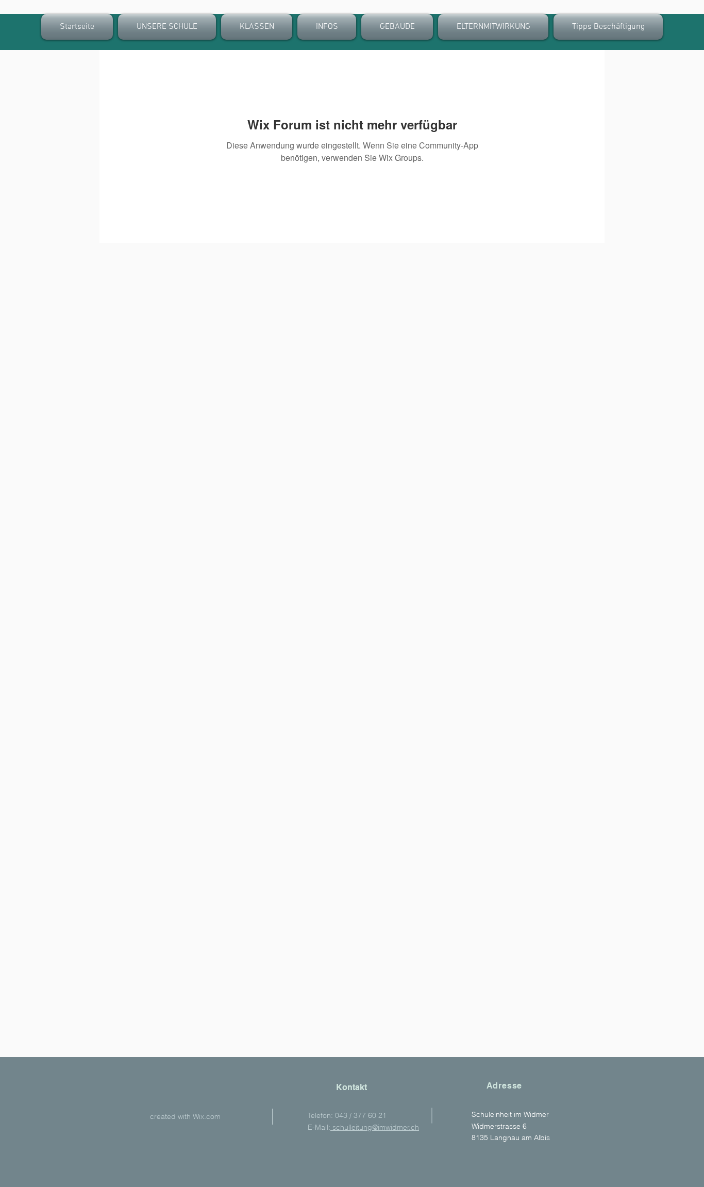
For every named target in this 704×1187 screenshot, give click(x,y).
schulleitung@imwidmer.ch (374, 1127)
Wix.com (207, 1116)
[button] (257, 27)
